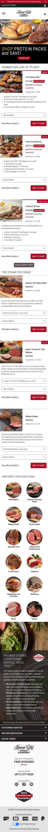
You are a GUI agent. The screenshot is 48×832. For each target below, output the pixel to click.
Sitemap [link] (35, 829)
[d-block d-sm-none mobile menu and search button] (4, 13)
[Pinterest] (31, 784)
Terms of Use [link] (14, 829)
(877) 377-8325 (9, 5)
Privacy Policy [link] (26, 829)
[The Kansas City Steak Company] (24, 749)
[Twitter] (16, 784)
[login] (45, 5)
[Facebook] (24, 784)
